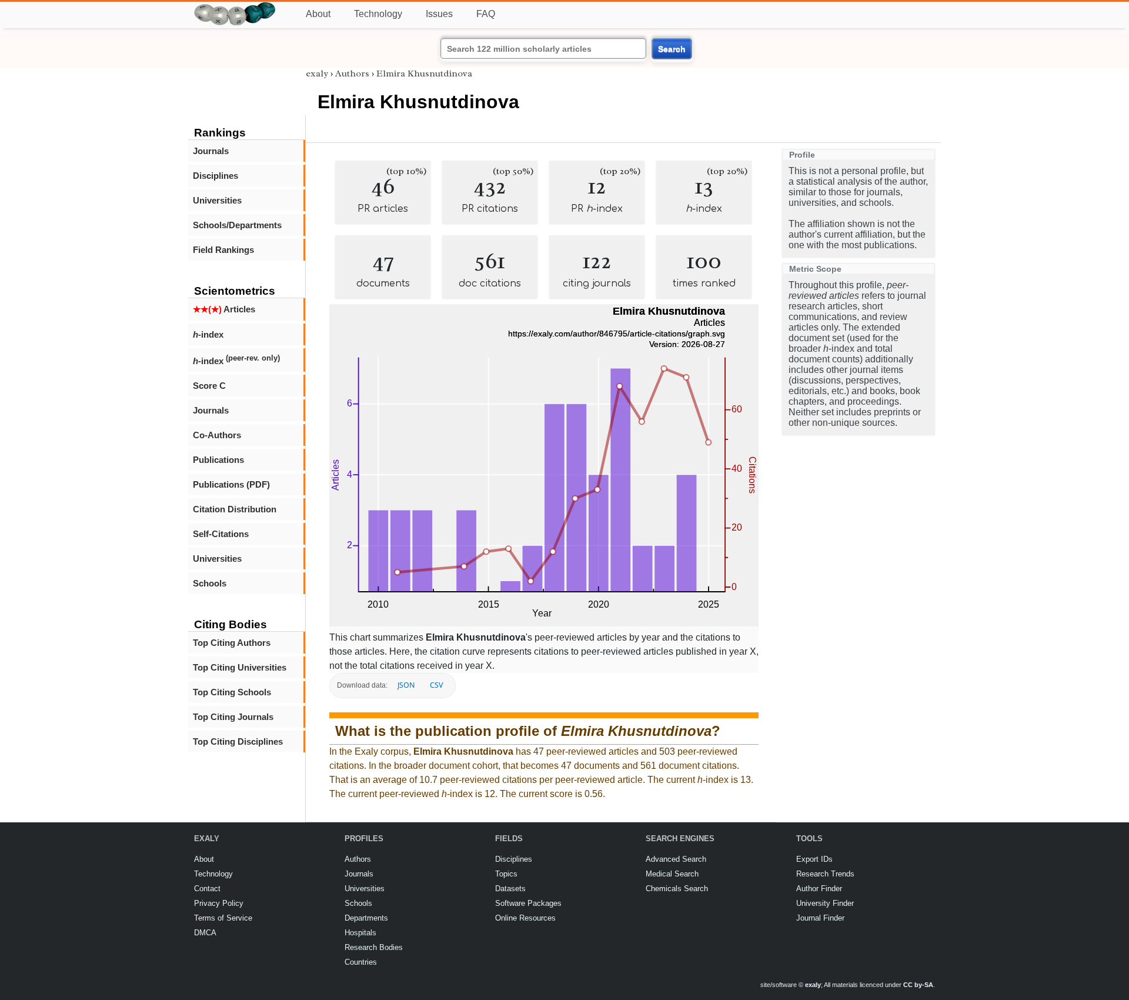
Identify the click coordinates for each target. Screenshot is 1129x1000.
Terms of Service (223, 918)
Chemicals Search (677, 888)
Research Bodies (374, 947)
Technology (378, 14)
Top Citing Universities (239, 667)
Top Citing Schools (232, 692)
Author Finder (819, 888)
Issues (439, 14)
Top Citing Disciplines (238, 741)
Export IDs (814, 859)
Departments (366, 918)
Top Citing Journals (233, 717)
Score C (209, 386)
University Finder (825, 903)
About (318, 14)
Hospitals (360, 932)
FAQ (485, 14)
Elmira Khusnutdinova (424, 73)
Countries (361, 962)
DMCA (205, 932)
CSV (436, 685)
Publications (218, 460)
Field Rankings (223, 250)
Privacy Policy (218, 903)
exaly (317, 73)
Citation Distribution (234, 509)
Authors (352, 73)
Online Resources (525, 918)
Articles (224, 309)
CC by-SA (918, 984)
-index (208, 334)
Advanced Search (676, 859)
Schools (209, 583)
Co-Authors (217, 435)
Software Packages (528, 903)
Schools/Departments (237, 225)
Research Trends (825, 873)
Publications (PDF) (231, 484)
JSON (406, 685)
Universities (217, 200)
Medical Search (672, 873)
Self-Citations (221, 534)
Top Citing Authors (231, 643)
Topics (506, 873)
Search (672, 49)
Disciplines (215, 176)
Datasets (510, 888)
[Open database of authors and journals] (235, 7)
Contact (207, 888)
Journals (211, 151)
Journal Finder (820, 918)
